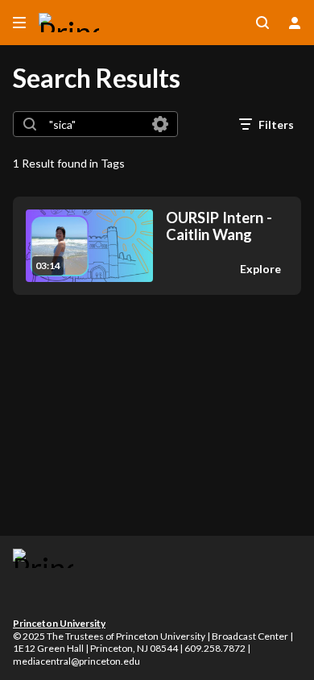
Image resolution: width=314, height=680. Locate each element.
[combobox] (94, 124)
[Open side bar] (19, 22)
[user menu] (295, 22)
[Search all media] (262, 22)
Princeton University (59, 623)
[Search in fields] (160, 124)
